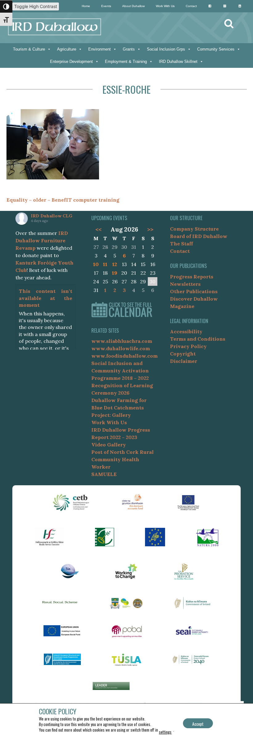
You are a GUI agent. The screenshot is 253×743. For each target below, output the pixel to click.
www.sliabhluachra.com (121, 341)
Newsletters (185, 284)
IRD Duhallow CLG (51, 216)
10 (96, 264)
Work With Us (165, 6)
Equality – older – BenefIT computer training (62, 200)
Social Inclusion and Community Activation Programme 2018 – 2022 (120, 370)
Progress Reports (191, 276)
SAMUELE (104, 474)
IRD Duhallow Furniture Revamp (41, 240)
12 (114, 264)
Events (106, 6)
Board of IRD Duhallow (198, 236)
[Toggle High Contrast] (6, 6)
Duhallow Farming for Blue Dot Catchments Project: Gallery (119, 407)
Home (86, 6)
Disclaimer (183, 361)
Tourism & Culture (29, 49)
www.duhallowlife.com (120, 348)
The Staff (181, 243)
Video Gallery (108, 444)
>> (150, 229)
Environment (99, 49)
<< (98, 229)
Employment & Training (126, 61)
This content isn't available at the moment (45, 298)
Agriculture (66, 49)
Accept (198, 723)
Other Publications (194, 291)
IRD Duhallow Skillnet (178, 61)
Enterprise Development (71, 61)
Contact (191, 6)
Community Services (215, 49)
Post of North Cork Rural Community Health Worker (122, 459)
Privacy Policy (188, 346)
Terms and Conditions (197, 339)
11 (105, 264)
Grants (129, 49)
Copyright (183, 354)
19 (114, 273)
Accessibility (186, 331)
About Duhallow (133, 6)
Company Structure (194, 229)
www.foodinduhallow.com (124, 356)
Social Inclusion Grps (166, 49)
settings (165, 732)
